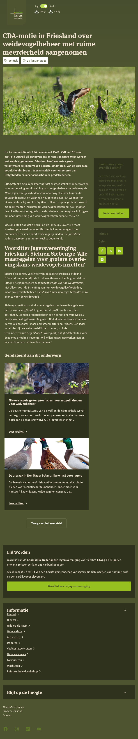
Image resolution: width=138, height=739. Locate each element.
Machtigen (13, 665)
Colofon (7, 715)
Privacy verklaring (12, 711)
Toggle (43, 6)
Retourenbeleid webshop (22, 671)
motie (8, 156)
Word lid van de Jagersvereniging (69, 586)
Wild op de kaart (17, 625)
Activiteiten (13, 637)
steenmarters (50, 324)
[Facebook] (5, 729)
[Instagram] (17, 729)
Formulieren (14, 659)
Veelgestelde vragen (19, 648)
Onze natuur (14, 631)
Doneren (12, 642)
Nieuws (11, 619)
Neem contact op (113, 213)
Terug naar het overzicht (46, 523)
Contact (11, 614)
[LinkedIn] (28, 729)
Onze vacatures (16, 654)
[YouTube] (39, 729)
